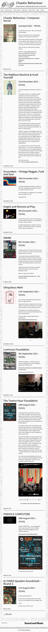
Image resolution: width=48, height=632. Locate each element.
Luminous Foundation (16, 349)
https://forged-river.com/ (30, 51)
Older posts (8, 614)
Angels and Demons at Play (19, 206)
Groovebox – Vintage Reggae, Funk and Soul (23, 173)
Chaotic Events (8, 10)
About (37, 10)
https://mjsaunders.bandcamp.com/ (26, 55)
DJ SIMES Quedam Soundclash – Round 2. (22, 582)
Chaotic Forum (31, 10)
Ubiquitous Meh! (13, 287)
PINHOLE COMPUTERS (16, 514)
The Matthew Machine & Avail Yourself (20, 76)
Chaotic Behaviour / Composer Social (21, 19)
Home (2, 10)
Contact (42, 10)
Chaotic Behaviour (29, 3)
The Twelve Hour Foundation (20, 400)
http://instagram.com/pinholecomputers (28, 534)
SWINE (7, 238)
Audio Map (24, 10)
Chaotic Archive (17, 10)
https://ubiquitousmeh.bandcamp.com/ (27, 319)
